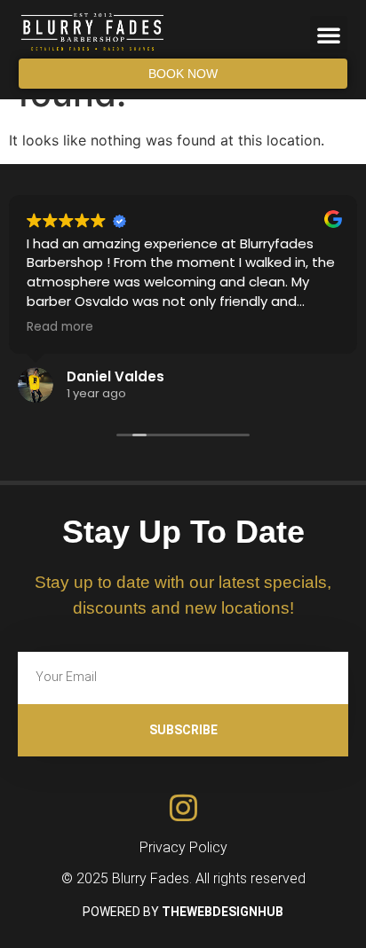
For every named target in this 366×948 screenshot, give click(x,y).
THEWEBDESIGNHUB (222, 912)
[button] (328, 34)
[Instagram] (183, 807)
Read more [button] (60, 327)
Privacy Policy (183, 847)
